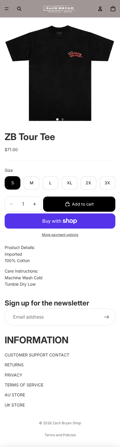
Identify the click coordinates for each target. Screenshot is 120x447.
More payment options (60, 235)
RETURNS (14, 364)
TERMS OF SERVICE (24, 384)
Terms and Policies (60, 435)
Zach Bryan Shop (66, 423)
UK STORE (15, 404)
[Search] (19, 8)
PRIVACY (13, 374)
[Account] (100, 8)
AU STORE (15, 394)
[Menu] (6, 8)
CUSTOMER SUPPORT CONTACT (37, 354)
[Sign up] (106, 317)
